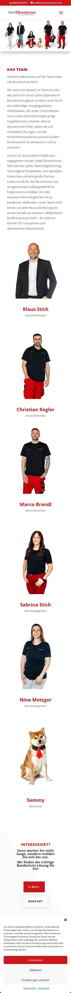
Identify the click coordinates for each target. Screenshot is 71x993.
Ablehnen (35, 970)
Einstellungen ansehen (35, 980)
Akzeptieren (35, 960)
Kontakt (35, 901)
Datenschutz (29, 988)
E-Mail (34, 887)
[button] (65, 920)
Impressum (44, 988)
